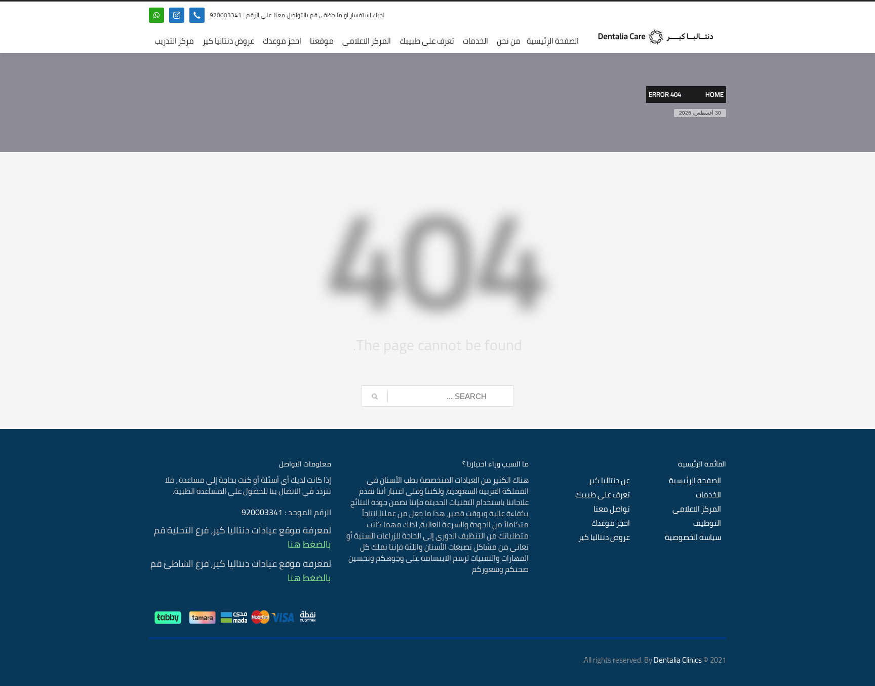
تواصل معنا (611, 509)
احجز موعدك (610, 523)
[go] (375, 396)
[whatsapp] (156, 15)
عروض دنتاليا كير (604, 537)
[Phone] (197, 15)
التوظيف (707, 523)
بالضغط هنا (309, 544)
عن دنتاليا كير (609, 481)
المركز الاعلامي (696, 509)
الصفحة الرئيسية (695, 481)
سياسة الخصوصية (693, 537)
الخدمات (708, 495)
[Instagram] (176, 15)
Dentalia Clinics (678, 660)
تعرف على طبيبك (602, 495)
